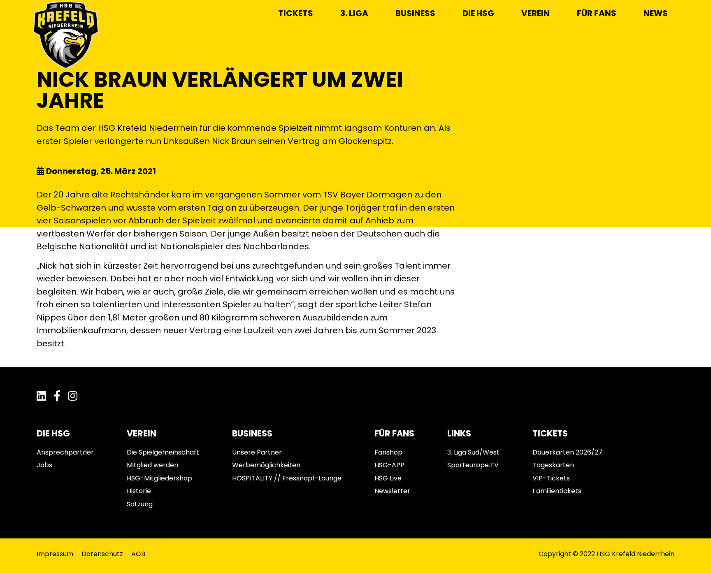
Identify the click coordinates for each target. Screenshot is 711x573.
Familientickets (556, 491)
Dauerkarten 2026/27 (567, 452)
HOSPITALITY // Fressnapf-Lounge (287, 478)
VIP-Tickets (551, 478)
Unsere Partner (257, 452)
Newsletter (392, 491)
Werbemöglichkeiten (266, 465)
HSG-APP (389, 465)
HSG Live (388, 478)
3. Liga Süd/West (473, 452)
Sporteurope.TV (473, 465)
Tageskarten (553, 465)
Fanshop (388, 452)
